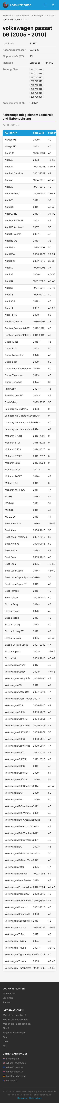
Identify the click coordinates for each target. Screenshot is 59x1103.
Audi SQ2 (10, 301)
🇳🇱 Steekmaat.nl (11, 1058)
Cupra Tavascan (13, 375)
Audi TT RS (11, 314)
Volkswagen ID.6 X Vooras (19, 839)
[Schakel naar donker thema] (53, 4)
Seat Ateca (11, 550)
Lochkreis (8, 998)
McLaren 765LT (13, 476)
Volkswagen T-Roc (15, 934)
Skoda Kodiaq (12, 624)
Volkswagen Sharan (15, 927)
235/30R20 (36, 96)
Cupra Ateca (11, 341)
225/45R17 (36, 77)
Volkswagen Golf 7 (15, 752)
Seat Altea (10, 530)
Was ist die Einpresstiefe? (16, 1019)
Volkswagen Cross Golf (17, 691)
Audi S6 (9, 287)
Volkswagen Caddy (15, 671)
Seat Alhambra (13, 523)
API (4, 1045)
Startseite (8, 15)
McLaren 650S (13, 449)
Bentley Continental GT (17, 328)
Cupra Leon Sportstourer (18, 368)
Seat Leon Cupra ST (16, 584)
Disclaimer (22, 1098)
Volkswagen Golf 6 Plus (17, 745)
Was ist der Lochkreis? (14, 1015)
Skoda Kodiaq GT (14, 631)
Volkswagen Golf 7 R (16, 759)
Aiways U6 (10, 146)
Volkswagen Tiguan (15, 947)
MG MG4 (9, 503)
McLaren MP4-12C (15, 489)
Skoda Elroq (11, 604)
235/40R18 (36, 89)
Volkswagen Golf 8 (15, 766)
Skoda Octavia (13, 638)
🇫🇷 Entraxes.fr (10, 1080)
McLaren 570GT (13, 435)
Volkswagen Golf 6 (15, 739)
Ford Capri (10, 388)
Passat (50, 15)
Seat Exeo (10, 557)
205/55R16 (36, 69)
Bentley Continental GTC (18, 335)
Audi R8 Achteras (14, 227)
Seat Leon (10, 563)
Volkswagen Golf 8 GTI (17, 772)
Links (5, 1041)
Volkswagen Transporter (18, 967)
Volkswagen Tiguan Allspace (20, 954)
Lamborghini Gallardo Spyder (20, 415)
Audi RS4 (10, 254)
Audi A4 (9, 166)
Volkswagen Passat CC (17, 893)
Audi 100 (9, 153)
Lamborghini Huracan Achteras (21, 422)
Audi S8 (9, 294)
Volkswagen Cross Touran (18, 698)
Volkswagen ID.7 (13, 846)
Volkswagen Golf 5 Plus (17, 725)
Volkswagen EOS (14, 705)
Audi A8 (9, 186)
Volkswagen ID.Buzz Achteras (21, 853)
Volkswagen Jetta (14, 866)
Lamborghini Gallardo (16, 408)
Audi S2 (9, 267)
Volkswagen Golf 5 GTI (17, 718)
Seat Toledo (11, 597)
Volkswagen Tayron (15, 941)
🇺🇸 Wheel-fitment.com (14, 1063)
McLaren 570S (13, 442)
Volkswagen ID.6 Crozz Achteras (22, 819)
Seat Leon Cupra (14, 570)
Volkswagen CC (13, 685)
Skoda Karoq (12, 617)
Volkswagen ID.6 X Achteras (20, 833)
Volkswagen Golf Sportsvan (19, 786)
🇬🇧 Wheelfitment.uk (13, 1071)
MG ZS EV (10, 516)
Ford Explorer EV (14, 395)
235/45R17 (36, 81)
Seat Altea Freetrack (16, 536)
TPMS (6, 1028)
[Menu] (46, 5)
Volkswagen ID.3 (14, 792)
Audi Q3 (9, 207)
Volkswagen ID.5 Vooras (17, 813)
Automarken (22, 15)
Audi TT (9, 308)
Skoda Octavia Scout (16, 644)
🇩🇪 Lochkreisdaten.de (14, 1076)
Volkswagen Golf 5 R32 (17, 732)
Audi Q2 (9, 200)
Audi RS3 (10, 247)
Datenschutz (35, 1098)
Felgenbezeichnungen (14, 1032)
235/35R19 (36, 93)
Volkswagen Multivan (16, 873)
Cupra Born (11, 348)
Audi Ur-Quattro (13, 321)
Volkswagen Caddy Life (17, 678)
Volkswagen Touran (15, 961)
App (5, 1037)
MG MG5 (9, 510)
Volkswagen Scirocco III (17, 914)
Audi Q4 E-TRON (14, 220)
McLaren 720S (12, 462)
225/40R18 (36, 85)
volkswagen (38, 15)
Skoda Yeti (10, 658)
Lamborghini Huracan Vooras (20, 429)
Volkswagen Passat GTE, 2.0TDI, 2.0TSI (26, 900)
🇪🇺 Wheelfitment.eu (13, 1067)
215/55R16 (36, 73)
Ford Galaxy (11, 402)
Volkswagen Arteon (15, 664)
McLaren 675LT (13, 456)
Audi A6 (9, 180)
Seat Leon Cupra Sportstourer (21, 577)
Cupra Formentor (14, 355)
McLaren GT (11, 483)
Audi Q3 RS (11, 213)
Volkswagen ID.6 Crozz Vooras (21, 826)
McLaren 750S (13, 469)
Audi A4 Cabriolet (14, 173)
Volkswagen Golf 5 (15, 712)
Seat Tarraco (12, 590)
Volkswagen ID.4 (14, 799)
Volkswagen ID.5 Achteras (19, 806)
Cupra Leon (11, 361)
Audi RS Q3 (11, 240)
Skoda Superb (12, 651)
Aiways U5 (10, 139)
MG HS (8, 496)
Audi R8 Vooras (13, 233)
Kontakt (7, 1002)
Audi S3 (9, 274)
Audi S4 (9, 281)
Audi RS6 (10, 260)
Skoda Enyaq (12, 611)
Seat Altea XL (12, 543)
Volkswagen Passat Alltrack (19, 887)
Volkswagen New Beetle (18, 880)
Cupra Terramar (13, 382)
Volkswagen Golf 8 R (16, 779)
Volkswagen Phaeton (16, 907)
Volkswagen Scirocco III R (18, 920)
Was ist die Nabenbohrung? (17, 1023)
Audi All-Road (12, 193)
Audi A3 (9, 159)
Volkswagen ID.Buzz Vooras (19, 860)
